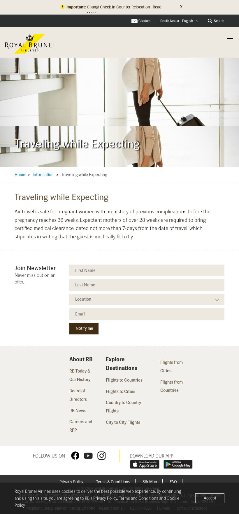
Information (43, 174)
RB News (77, 410)
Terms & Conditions (113, 481)
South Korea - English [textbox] (176, 21)
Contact (144, 21)
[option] (119, 110)
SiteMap (150, 481)
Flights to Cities (120, 391)
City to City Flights (123, 422)
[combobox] (179, 21)
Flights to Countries (124, 380)
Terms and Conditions (138, 498)
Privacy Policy (72, 481)
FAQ (174, 481)
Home (20, 174)
